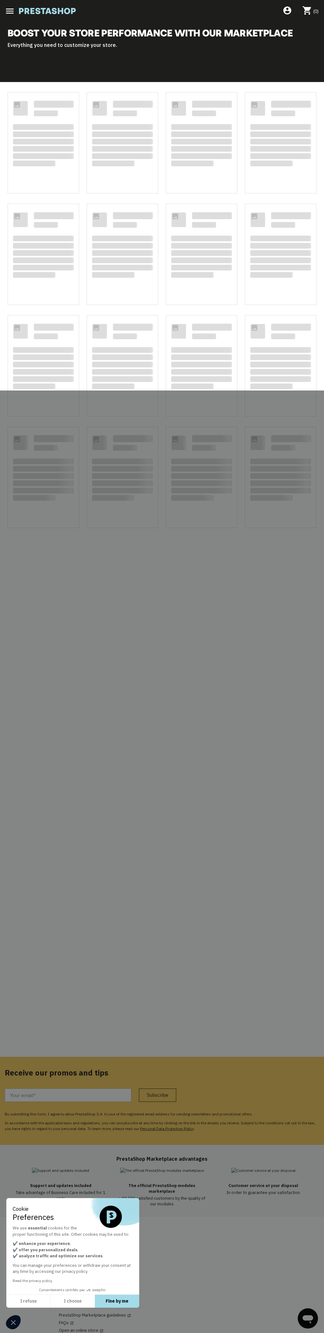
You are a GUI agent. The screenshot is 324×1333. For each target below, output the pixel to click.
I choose (73, 1301)
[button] (13, 1322)
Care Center (73, 1264)
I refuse (28, 1301)
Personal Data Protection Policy (167, 1128)
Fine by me (117, 1301)
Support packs (73, 1272)
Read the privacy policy (32, 1280)
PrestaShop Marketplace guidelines (95, 1315)
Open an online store (81, 1330)
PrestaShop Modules (78, 1249)
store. (110, 45)
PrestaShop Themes (78, 1257)
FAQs (66, 1322)
